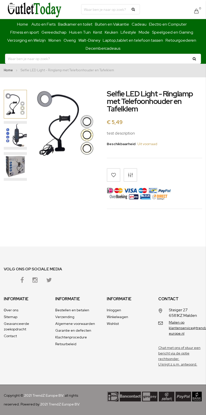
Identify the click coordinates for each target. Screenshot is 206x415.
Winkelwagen (117, 317)
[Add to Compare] (130, 175)
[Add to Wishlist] (113, 175)
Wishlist (113, 323)
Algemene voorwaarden (75, 323)
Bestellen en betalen (72, 310)
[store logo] (34, 9)
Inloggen (114, 310)
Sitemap (10, 317)
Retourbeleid (65, 344)
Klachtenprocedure (71, 337)
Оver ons (11, 310)
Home (22, 24)
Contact (10, 336)
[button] (15, 135)
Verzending (64, 317)
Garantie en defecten (73, 330)
